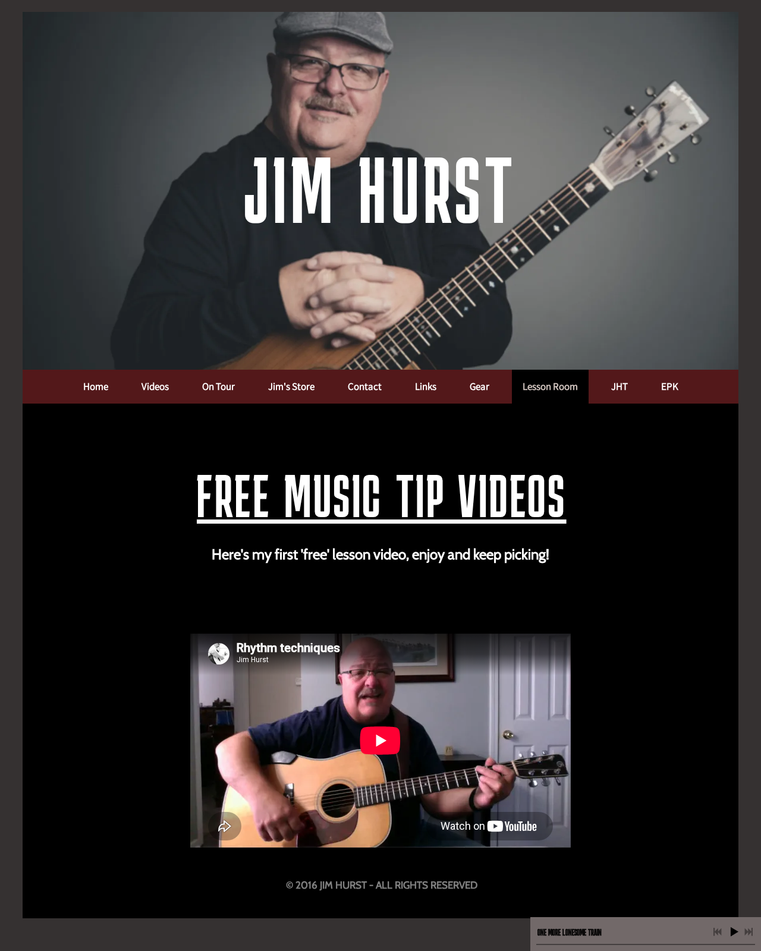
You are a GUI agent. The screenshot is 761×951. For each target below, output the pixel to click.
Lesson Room (550, 386)
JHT (619, 386)
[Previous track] (717, 932)
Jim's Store (291, 386)
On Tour (218, 386)
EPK (669, 386)
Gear (479, 386)
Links (425, 386)
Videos (155, 386)
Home (95, 386)
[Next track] (748, 932)
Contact (365, 386)
